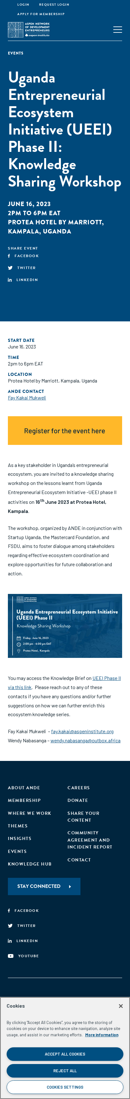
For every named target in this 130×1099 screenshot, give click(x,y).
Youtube (28, 956)
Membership (24, 800)
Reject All (65, 1070)
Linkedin (27, 280)
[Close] (121, 1006)
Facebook (27, 256)
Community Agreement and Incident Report (90, 840)
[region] (65, 1048)
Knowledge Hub (30, 864)
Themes (18, 826)
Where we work (29, 813)
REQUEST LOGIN (54, 4)
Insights (20, 838)
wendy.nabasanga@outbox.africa (85, 740)
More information (101, 1034)
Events (17, 851)
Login (23, 4)
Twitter (26, 268)
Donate (78, 800)
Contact (79, 860)
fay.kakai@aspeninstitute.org (82, 731)
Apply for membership (41, 14)
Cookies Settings (65, 1087)
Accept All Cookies (65, 1053)
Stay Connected (39, 886)
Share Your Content (83, 817)
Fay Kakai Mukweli (27, 397)
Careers (79, 788)
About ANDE (24, 788)
